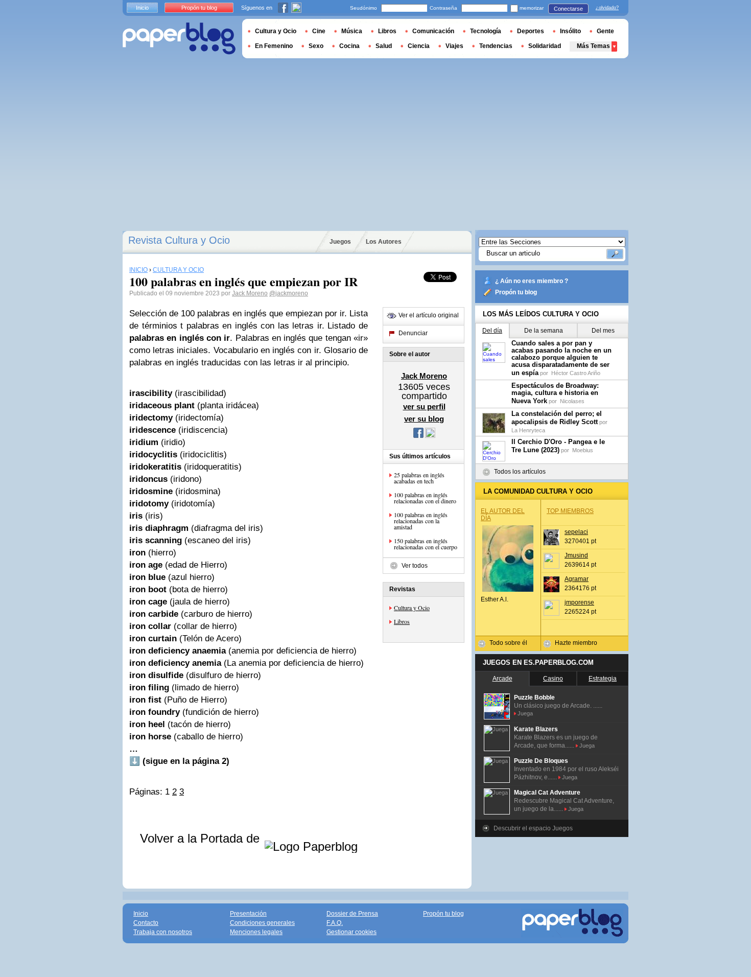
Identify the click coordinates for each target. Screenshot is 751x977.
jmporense (579, 602)
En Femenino (274, 46)
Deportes (530, 31)
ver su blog (424, 418)
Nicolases (572, 401)
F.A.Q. (334, 922)
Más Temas (593, 46)
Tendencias (495, 46)
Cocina (349, 46)
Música (351, 31)
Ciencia (419, 46)
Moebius (582, 450)
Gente (605, 31)
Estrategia (603, 678)
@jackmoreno (288, 293)
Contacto (145, 922)
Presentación (248, 913)
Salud (383, 46)
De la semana (543, 330)
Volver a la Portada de (201, 838)
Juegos (340, 241)
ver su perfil (424, 406)
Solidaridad (544, 46)
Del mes (603, 330)
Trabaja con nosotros (162, 932)
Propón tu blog (516, 292)
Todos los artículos (520, 471)
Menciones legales (256, 932)
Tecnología (485, 31)
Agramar (577, 579)
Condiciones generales (262, 922)
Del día (492, 330)
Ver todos (415, 565)
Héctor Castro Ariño (575, 373)
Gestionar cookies (351, 932)
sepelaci (576, 532)
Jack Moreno (250, 293)
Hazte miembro (576, 642)
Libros (402, 621)
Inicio (142, 8)
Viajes (454, 46)
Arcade (502, 678)
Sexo (316, 46)
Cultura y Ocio (412, 607)
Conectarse (568, 9)
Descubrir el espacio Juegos (533, 828)
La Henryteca (528, 430)
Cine (318, 31)
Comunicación (433, 31)
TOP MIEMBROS (570, 511)
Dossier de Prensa (352, 913)
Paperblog (179, 38)
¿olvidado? (607, 7)
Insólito (570, 31)
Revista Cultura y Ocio (179, 240)
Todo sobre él (508, 642)
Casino (553, 678)
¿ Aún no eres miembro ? (531, 281)
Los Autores (384, 241)
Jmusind (576, 555)
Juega (525, 713)
